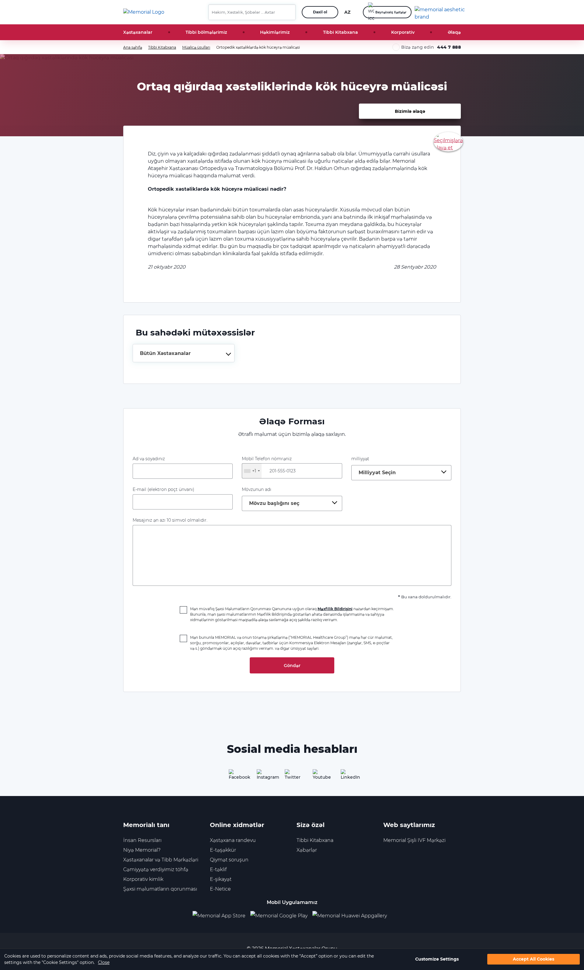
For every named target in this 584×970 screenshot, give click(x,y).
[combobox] (184, 353)
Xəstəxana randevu (233, 840)
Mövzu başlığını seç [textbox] (274, 503)
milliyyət (360, 458)
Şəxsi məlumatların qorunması (160, 889)
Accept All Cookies (533, 959)
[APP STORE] (221, 916)
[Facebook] (236, 776)
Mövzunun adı (256, 489)
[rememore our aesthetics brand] (440, 12)
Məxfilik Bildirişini (335, 609)
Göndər (292, 665)
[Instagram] (264, 776)
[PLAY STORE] (279, 916)
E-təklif (218, 869)
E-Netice (220, 889)
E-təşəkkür (223, 850)
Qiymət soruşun (229, 860)
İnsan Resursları (142, 840)
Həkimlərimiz (275, 32)
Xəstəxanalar (137, 32)
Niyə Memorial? (142, 850)
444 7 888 (449, 47)
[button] (288, 12)
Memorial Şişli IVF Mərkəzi (414, 840)
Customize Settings (437, 959)
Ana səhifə (132, 47)
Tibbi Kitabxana (340, 32)
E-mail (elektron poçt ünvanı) (163, 489)
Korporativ (403, 32)
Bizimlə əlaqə (410, 111)
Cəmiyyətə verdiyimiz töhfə (155, 869)
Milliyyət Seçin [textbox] (377, 472)
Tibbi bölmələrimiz (206, 32)
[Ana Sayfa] (143, 12)
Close (103, 962)
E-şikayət (220, 879)
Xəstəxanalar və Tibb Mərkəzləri (160, 860)
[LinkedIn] (348, 776)
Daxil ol (320, 12)
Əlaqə (454, 32)
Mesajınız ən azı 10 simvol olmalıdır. (170, 520)
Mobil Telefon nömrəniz (267, 465)
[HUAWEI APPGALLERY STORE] (352, 916)
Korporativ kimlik (143, 879)
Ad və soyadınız (149, 458)
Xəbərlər (307, 850)
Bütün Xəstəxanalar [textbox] (165, 353)
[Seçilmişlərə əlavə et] (448, 141)
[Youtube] (320, 776)
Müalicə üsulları (196, 47)
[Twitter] (292, 776)
